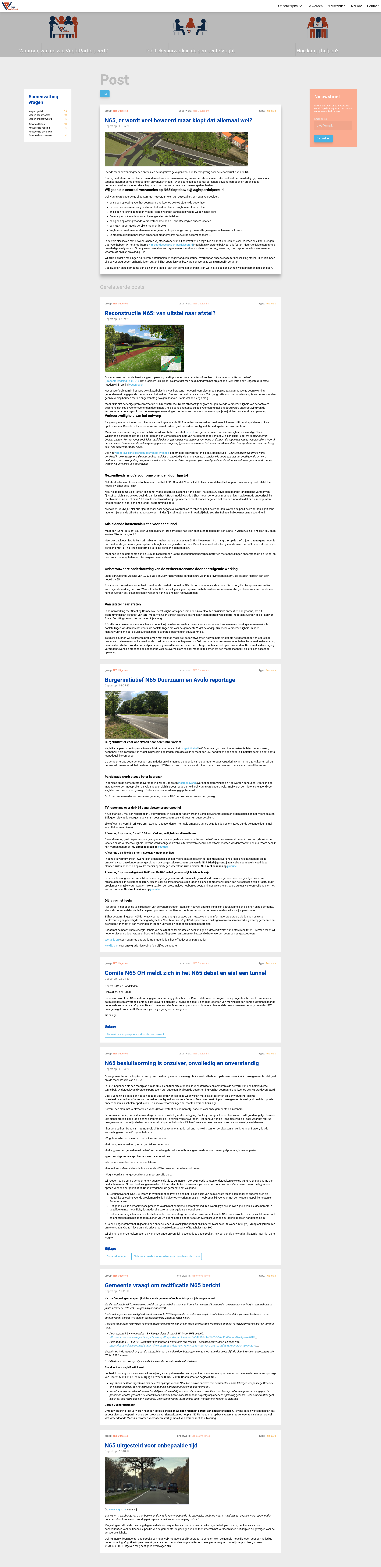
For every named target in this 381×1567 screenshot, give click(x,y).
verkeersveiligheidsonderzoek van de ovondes (141, 452)
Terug (104, 94)
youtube (163, 846)
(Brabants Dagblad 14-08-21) (122, 380)
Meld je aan (111, 945)
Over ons (356, 6)
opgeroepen (136, 384)
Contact (373, 6)
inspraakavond (187, 782)
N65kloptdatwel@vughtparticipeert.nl (171, 244)
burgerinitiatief (189, 748)
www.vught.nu (117, 1509)
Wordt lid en (112, 939)
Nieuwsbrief (336, 6)
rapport (190, 432)
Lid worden (315, 6)
